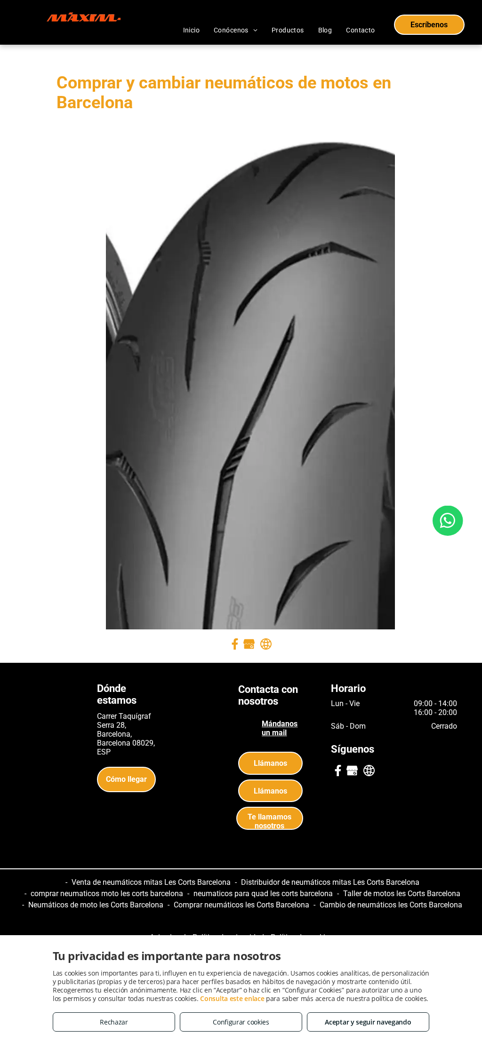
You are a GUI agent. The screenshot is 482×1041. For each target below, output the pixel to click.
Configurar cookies (241, 1021)
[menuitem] (191, 30)
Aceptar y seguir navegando (368, 1021)
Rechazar (114, 1021)
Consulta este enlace (232, 998)
